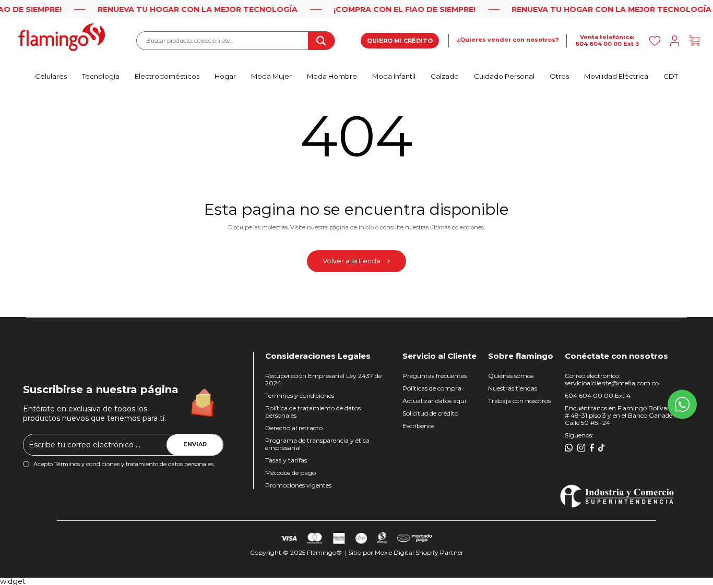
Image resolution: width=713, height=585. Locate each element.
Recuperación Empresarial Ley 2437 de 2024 (323, 379)
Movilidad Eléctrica (616, 76)
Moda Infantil (393, 76)
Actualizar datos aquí (434, 401)
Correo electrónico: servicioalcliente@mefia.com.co (612, 379)
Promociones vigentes (298, 485)
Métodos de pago (290, 473)
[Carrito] (694, 40)
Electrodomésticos (167, 76)
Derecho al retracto (294, 428)
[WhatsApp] (569, 448)
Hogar (225, 76)
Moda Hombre (332, 76)
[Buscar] (321, 41)
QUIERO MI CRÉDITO (400, 40)
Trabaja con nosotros (519, 401)
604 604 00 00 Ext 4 (598, 395)
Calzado (445, 76)
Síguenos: (579, 435)
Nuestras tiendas (512, 388)
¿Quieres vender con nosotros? (507, 39)
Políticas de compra (431, 388)
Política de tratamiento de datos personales (313, 411)
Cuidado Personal (504, 76)
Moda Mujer (271, 76)
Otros (559, 76)
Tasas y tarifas (286, 460)
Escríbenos (418, 426)
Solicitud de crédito (430, 413)
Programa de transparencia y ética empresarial (317, 444)
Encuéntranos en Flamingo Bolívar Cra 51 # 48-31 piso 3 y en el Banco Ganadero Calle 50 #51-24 (627, 415)
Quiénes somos (510, 376)
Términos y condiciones (299, 395)
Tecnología (101, 76)
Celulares (51, 76)
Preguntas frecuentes (434, 376)
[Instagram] (581, 448)
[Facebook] (592, 448)
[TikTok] (601, 448)
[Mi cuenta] (674, 40)
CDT (670, 76)
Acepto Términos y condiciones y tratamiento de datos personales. (124, 464)
